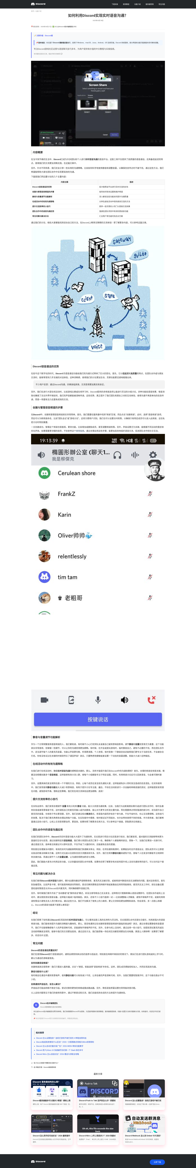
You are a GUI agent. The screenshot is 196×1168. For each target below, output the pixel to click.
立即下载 (157, 1162)
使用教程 (126, 4)
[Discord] (38, 4)
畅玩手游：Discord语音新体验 (46, 1067)
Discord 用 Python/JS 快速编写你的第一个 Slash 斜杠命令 (59, 1050)
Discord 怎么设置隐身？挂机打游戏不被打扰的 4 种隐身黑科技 (61, 1038)
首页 (32, 11)
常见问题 (162, 4)
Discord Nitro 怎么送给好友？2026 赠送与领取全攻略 (57, 1054)
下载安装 (115, 4)
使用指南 (80, 431)
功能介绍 (137, 4)
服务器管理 (150, 4)
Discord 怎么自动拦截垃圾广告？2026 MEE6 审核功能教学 (59, 1046)
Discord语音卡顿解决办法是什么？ (47, 1063)
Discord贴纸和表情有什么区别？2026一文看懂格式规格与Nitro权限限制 (65, 1042)
